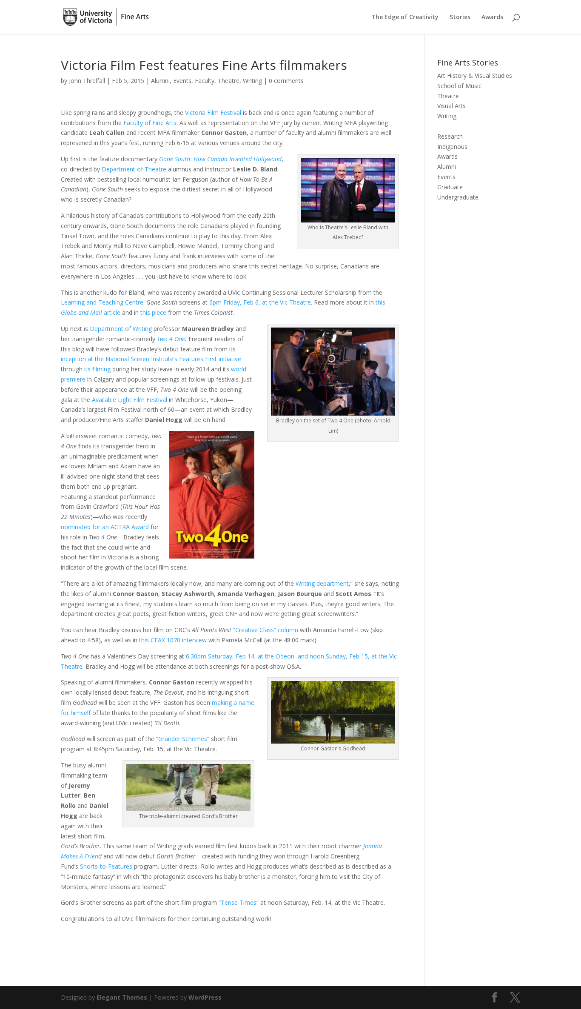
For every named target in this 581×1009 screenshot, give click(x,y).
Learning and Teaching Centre (102, 302)
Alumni (160, 81)
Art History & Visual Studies (474, 75)
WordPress (205, 997)
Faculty (204, 81)
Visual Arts (451, 106)
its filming (97, 369)
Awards (492, 17)
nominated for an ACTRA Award (105, 527)
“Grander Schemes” (183, 739)
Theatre (228, 81)
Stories (460, 17)
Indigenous (452, 147)
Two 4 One (171, 339)
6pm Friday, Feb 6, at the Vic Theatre (260, 302)
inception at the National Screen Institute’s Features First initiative (151, 359)
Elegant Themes (122, 997)
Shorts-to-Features (106, 866)
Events (182, 81)
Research (450, 136)
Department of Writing (121, 329)
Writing (252, 81)
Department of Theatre (134, 169)
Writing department (322, 583)
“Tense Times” (239, 902)
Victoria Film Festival (213, 112)
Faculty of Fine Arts (150, 123)
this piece (154, 312)
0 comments (286, 81)
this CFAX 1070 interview (173, 640)
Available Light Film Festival (129, 400)
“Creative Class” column (265, 630)
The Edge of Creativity (405, 17)
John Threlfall (87, 81)
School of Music (459, 86)
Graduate (450, 187)
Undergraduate (457, 197)
